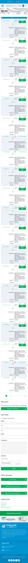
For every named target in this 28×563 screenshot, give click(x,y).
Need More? (17, 150)
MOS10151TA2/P (6, 20)
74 (21, 395)
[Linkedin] (14, 560)
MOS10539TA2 (6, 324)
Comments (4, 440)
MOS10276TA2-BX (6, 227)
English (18, 1)
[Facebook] (9, 560)
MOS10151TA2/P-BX (6, 40)
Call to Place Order (22, 136)
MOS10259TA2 (6, 98)
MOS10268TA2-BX (6, 151)
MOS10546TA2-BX (6, 377)
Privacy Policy (12, 557)
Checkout (3, 506)
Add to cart (22, 22)
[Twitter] (12, 560)
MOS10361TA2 (6, 285)
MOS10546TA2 (6, 362)
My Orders (3, 504)
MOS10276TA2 (6, 207)
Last (2, 430)
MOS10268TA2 (6, 136)
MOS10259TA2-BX (6, 118)
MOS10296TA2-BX (6, 266)
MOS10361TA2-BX (6, 305)
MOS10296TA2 (6, 246)
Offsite (17, 35)
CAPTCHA (3, 456)
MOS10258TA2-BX (6, 79)
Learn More (4, 537)
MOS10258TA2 (6, 59)
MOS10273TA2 (6, 168)
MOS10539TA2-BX (6, 344)
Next (25, 395)
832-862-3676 (7, 550)
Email (2, 434)
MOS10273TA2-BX (6, 188)
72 (16, 395)
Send (14, 468)
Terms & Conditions (6, 507)
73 (19, 395)
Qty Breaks (15, 21)
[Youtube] (19, 560)
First (2, 425)
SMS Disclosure (21, 557)
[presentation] (11, 463)
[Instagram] (16, 560)
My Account (9, 1)
